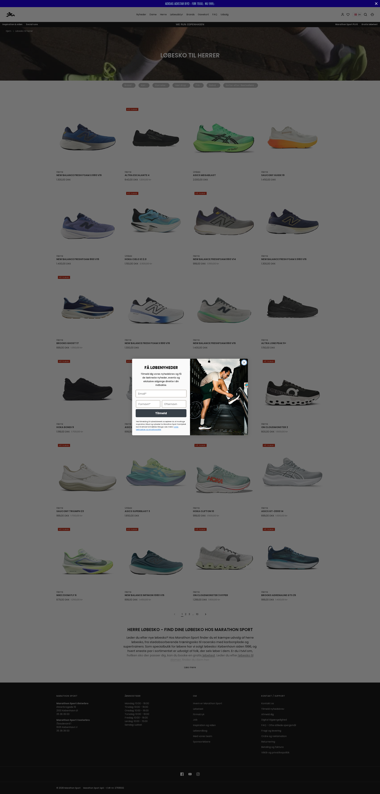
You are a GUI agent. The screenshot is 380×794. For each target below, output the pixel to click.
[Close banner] (376, 3)
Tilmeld (161, 413)
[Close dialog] (244, 362)
